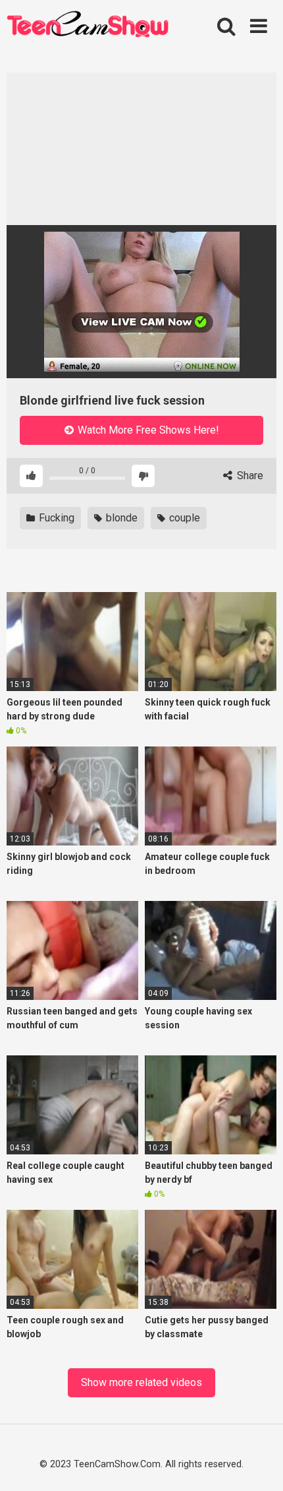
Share (248, 475)
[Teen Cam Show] (87, 26)
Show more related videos (141, 1382)
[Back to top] (258, 1463)
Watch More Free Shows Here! (147, 430)
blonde (120, 518)
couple (183, 518)
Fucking (55, 518)
